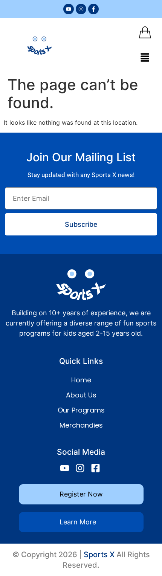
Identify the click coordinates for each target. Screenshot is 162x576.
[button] (145, 58)
